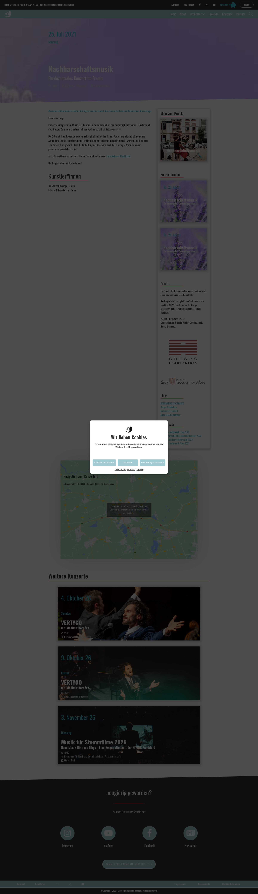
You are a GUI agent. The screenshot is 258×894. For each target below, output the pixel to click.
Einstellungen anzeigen (152, 462)
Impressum (140, 469)
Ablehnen (127, 462)
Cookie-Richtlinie (120, 469)
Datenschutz (131, 469)
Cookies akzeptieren (104, 462)
